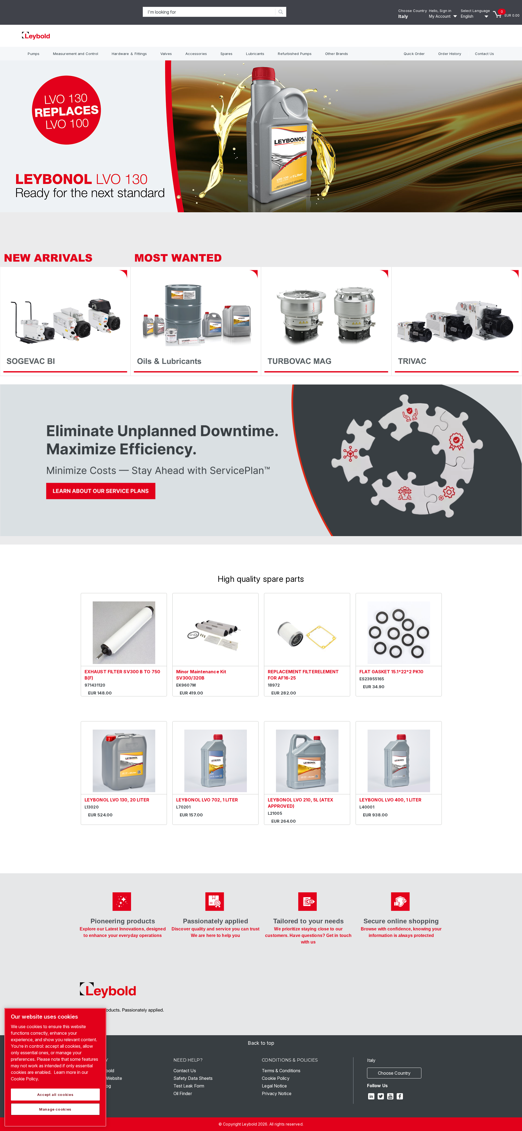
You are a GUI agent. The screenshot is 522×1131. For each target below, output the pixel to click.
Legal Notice (274, 1086)
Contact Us (484, 53)
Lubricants (255, 53)
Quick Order (414, 53)
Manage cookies (55, 1109)
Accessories (196, 53)
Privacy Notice (276, 1093)
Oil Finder (182, 1093)
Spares (226, 53)
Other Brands (336, 53)
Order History (449, 53)
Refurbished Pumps (295, 53)
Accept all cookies (55, 1094)
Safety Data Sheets (193, 1078)
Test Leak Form (188, 1086)
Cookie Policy (275, 1078)
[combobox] (209, 12)
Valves (166, 53)
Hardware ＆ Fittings (129, 53)
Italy (403, 16)
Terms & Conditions (281, 1070)
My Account (439, 16)
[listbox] (475, 16)
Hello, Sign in (440, 10)
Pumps (33, 53)
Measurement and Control (75, 53)
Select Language (475, 10)
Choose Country (412, 10)
